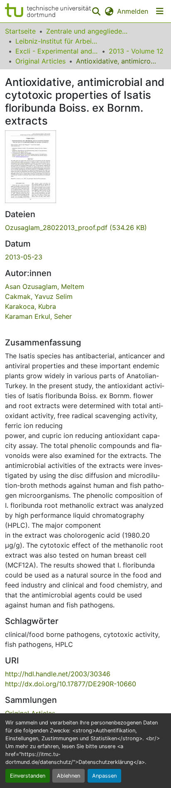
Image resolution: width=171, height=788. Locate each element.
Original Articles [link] (40, 61)
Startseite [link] (20, 31)
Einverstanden (27, 776)
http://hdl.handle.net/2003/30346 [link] (57, 674)
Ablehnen (68, 776)
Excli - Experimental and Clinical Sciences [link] (56, 51)
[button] (48, 11)
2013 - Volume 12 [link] (136, 51)
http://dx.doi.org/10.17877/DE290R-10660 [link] (70, 684)
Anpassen (104, 776)
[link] (85, 227)
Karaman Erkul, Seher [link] (38, 316)
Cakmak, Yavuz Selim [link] (39, 296)
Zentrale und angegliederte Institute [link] (87, 31)
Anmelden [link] (132, 11)
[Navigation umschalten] (160, 11)
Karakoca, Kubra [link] (30, 306)
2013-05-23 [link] (23, 257)
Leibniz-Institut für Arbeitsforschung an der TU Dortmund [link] (56, 41)
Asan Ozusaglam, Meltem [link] (44, 286)
